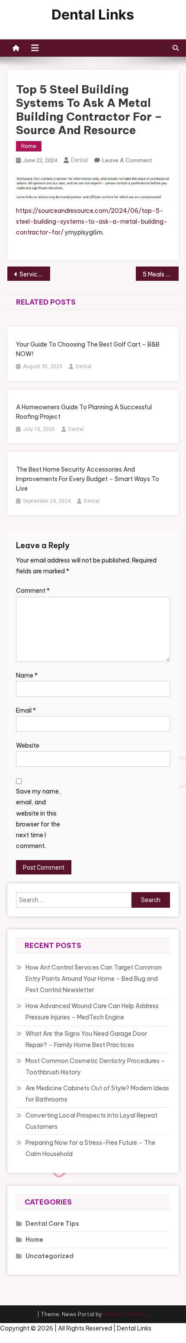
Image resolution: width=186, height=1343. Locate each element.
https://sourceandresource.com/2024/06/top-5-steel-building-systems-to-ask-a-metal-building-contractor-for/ (91, 221)
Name (27, 675)
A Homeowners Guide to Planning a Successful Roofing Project (84, 412)
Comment (33, 590)
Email (26, 710)
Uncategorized (50, 1256)
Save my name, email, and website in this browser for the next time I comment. (38, 818)
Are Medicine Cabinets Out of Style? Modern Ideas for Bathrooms (97, 1093)
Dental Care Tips (52, 1223)
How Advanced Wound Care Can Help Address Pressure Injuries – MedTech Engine (92, 1011)
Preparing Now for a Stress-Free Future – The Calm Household (90, 1148)
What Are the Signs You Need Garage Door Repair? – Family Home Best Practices (86, 1039)
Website (27, 745)
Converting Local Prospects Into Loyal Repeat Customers (91, 1121)
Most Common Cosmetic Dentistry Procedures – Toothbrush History (95, 1066)
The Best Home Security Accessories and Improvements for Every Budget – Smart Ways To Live (87, 479)
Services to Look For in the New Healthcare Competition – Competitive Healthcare (34, 274)
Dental (79, 160)
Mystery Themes (125, 1314)
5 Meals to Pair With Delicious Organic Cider (161, 274)
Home (28, 146)
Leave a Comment (127, 160)
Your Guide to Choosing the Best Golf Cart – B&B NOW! (88, 349)
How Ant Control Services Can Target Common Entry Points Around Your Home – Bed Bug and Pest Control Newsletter (94, 979)
